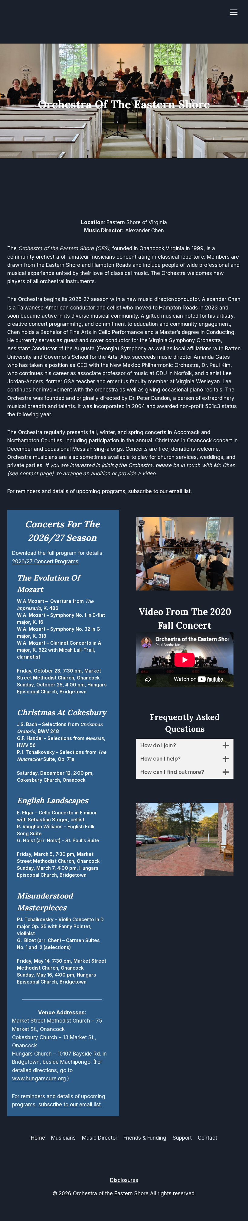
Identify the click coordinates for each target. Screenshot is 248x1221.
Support (182, 1138)
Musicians (63, 1138)
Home (38, 1138)
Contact (207, 1138)
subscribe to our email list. (70, 1105)
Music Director (99, 1138)
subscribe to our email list (159, 491)
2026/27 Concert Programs (45, 561)
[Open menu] (233, 12)
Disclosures (124, 1180)
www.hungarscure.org (39, 1078)
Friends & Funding (144, 1138)
